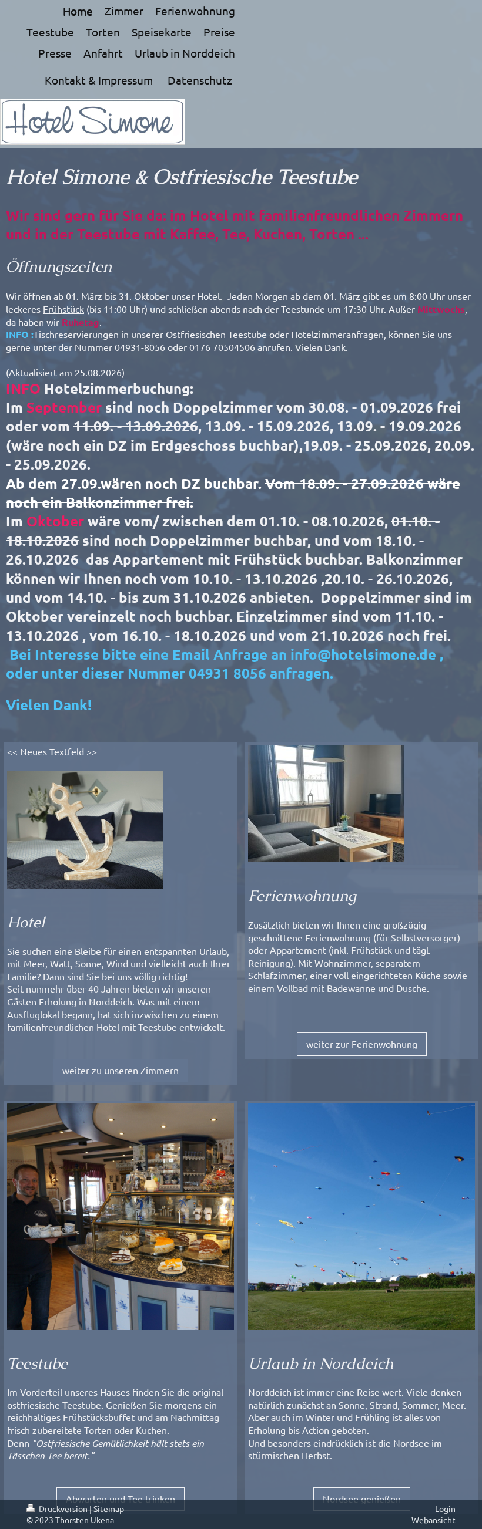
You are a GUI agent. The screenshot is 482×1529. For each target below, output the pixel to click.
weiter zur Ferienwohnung (361, 1043)
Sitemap (108, 1508)
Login (445, 1508)
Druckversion (63, 1508)
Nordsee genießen (362, 1498)
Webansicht (433, 1519)
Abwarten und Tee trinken (120, 1498)
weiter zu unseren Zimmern (120, 1070)
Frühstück (63, 309)
